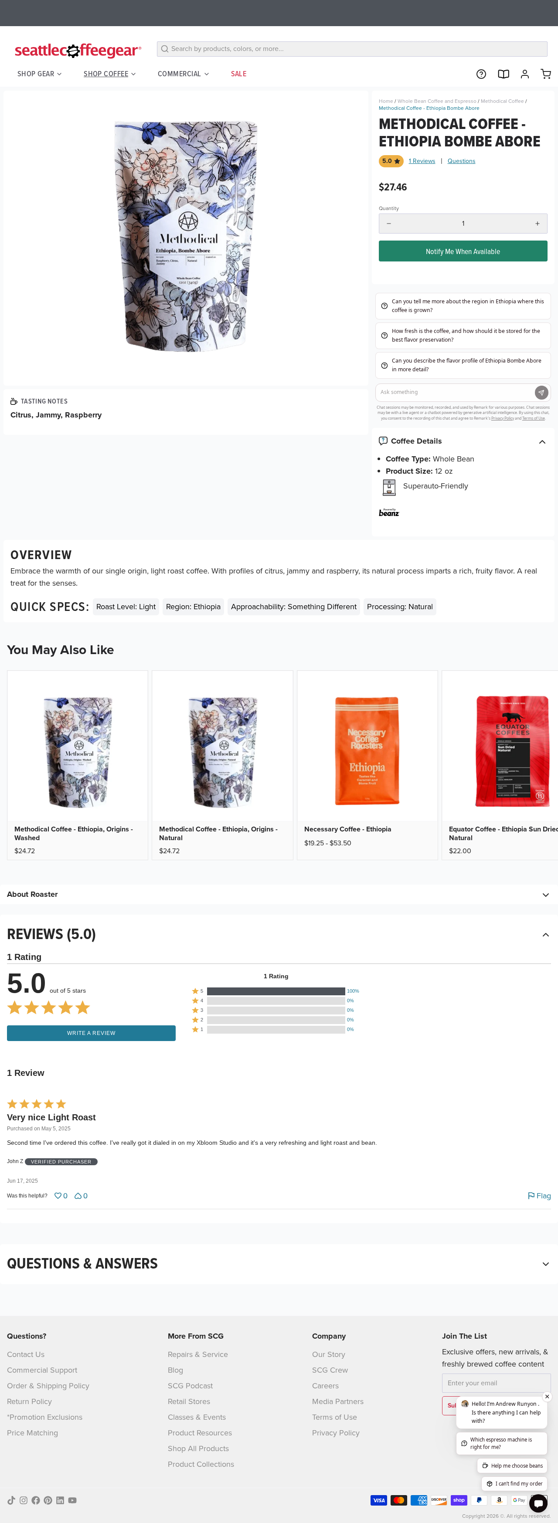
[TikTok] (11, 1500)
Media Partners (338, 1401)
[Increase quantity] (537, 223)
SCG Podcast (190, 1385)
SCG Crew (330, 1370)
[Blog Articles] (499, 74)
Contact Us (25, 1354)
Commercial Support (42, 1370)
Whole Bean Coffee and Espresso (437, 101)
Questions (462, 161)
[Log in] (521, 74)
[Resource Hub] (478, 74)
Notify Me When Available (463, 251)
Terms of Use (334, 1417)
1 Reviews (422, 161)
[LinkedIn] (60, 1500)
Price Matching (32, 1432)
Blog (175, 1370)
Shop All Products (198, 1448)
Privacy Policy (336, 1432)
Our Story (328, 1354)
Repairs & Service (198, 1354)
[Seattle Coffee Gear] (76, 50)
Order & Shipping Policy (48, 1385)
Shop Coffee (106, 73)
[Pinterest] (48, 1500)
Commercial (179, 73)
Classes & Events (197, 1417)
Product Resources (200, 1432)
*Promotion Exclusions (44, 1417)
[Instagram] (23, 1500)
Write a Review (91, 1033)
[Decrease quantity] (388, 223)
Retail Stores (189, 1401)
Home (386, 101)
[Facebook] (35, 1500)
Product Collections (201, 1464)
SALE (239, 73)
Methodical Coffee (502, 101)
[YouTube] (72, 1500)
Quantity (389, 208)
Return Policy (29, 1401)
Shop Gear (35, 73)
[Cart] (542, 74)
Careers (325, 1385)
